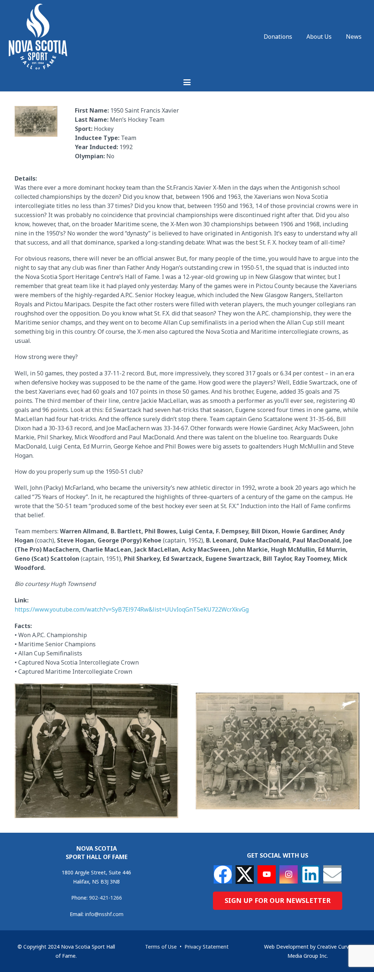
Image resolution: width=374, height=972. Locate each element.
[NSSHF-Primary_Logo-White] (38, 36)
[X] (245, 874)
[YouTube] (266, 874)
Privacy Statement (206, 946)
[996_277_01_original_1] (96, 751)
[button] (187, 82)
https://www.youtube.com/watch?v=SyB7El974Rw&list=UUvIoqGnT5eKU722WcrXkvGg (132, 609)
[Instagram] (288, 874)
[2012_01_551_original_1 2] (277, 751)
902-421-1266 (105, 897)
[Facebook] (223, 874)
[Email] (332, 874)
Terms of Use (161, 946)
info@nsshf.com (104, 914)
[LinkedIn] (310, 874)
